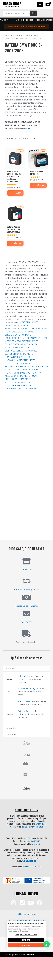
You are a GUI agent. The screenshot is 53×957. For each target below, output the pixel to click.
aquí (38, 844)
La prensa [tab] (9, 668)
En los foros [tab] (10, 734)
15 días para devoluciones (26, 606)
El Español (23, 676)
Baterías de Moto (18, 35)
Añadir (17, 193)
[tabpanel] (26, 698)
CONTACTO (26, 622)
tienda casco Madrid (32, 866)
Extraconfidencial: (26, 711)
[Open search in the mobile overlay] (20, 13)
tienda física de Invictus (32, 826)
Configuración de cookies (26, 935)
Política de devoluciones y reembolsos (26, 920)
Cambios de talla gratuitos (26, 589)
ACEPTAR (26, 945)
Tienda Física (26, 569)
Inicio (7, 35)
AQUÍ (27, 128)
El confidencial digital (28, 688)
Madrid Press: (24, 701)
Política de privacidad (27, 914)
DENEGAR (25, 940)
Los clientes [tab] (10, 728)
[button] (46, 944)
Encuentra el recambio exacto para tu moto (26, 27)
